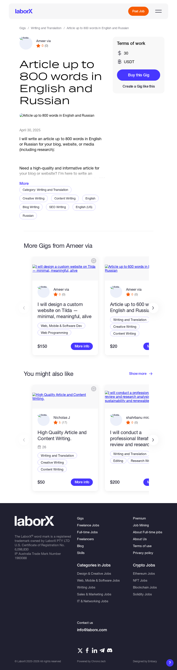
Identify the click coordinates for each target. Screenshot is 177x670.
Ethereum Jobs (144, 573)
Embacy (152, 661)
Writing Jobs (86, 587)
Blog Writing (31, 207)
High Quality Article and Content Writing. (62, 435)
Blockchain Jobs (145, 587)
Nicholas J (62, 417)
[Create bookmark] (93, 260)
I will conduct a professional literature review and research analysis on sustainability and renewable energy (135, 438)
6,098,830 (21, 549)
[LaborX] (24, 11)
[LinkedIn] (94, 650)
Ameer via (43, 41)
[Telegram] (102, 650)
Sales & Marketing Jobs (94, 594)
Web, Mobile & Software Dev (61, 326)
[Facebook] (87, 650)
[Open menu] (158, 11)
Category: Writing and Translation (45, 189)
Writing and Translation (46, 28)
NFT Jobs (140, 580)
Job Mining (141, 525)
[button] (153, 308)
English (90, 198)
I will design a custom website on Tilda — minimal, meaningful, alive (64, 310)
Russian (28, 215)
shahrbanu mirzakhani (143, 417)
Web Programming (54, 332)
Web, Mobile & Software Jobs (98, 580)
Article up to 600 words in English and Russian (136, 307)
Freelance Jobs (88, 525)
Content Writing (65, 198)
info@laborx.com (92, 629)
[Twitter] (79, 650)
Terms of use (142, 546)
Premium (139, 518)
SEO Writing (57, 207)
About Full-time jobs (147, 532)
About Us (140, 539)
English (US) (84, 207)
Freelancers (85, 539)
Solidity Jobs (142, 594)
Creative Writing (33, 198)
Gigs (22, 28)
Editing (118, 461)
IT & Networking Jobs (92, 601)
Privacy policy (143, 553)
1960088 (21, 558)
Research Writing (143, 461)
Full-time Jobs (87, 532)
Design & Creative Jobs (94, 573)
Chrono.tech (98, 661)
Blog (80, 546)
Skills (81, 553)
